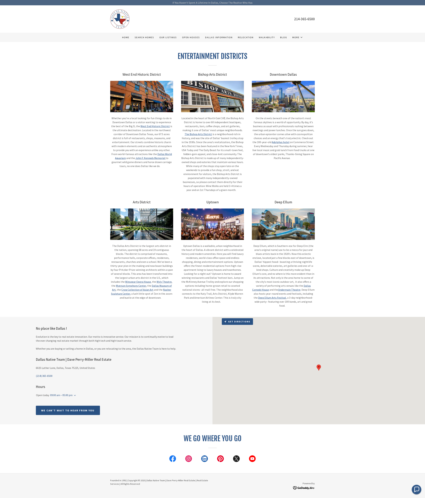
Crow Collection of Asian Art (137, 289)
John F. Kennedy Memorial (150, 158)
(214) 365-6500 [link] (44, 375)
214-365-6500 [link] (304, 19)
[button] (297, 37)
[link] (119, 18)
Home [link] (125, 37)
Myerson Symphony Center (131, 285)
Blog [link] (283, 37)
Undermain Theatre (289, 289)
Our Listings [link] (168, 37)
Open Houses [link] (191, 37)
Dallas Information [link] (218, 37)
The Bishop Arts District (198, 134)
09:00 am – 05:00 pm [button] (61, 395)
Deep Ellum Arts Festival (272, 297)
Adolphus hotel (280, 142)
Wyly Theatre (164, 281)
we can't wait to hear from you (68, 410)
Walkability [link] (267, 37)
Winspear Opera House (138, 281)
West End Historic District (155, 126)
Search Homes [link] (144, 37)
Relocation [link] (246, 37)
